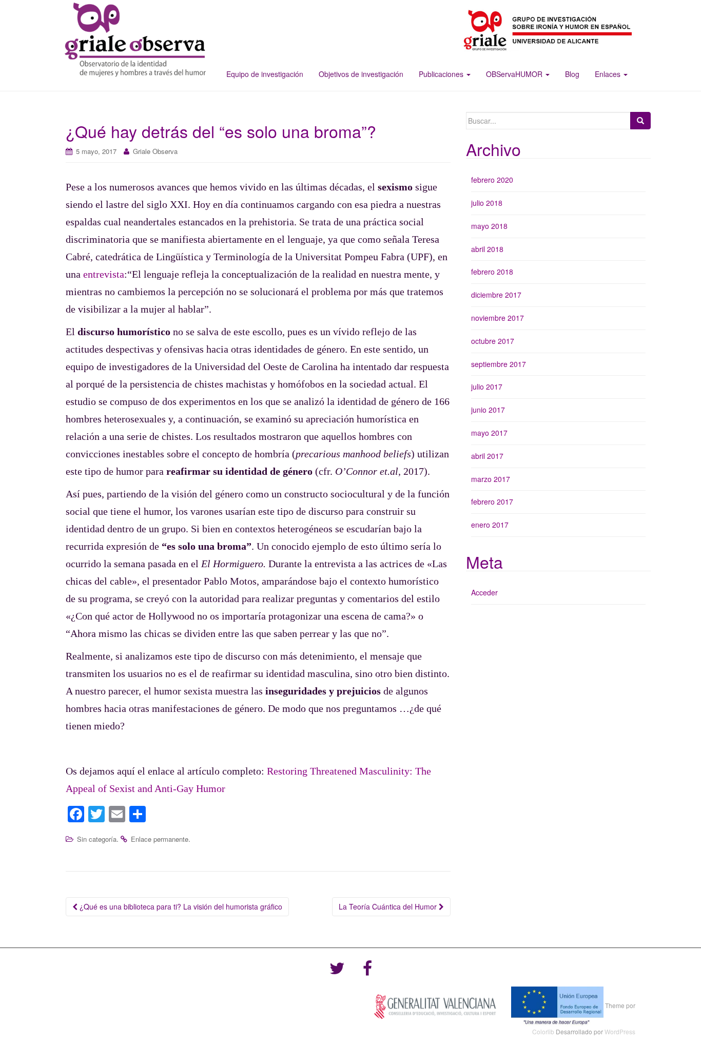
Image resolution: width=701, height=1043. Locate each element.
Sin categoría (96, 839)
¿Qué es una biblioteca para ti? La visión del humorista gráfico (179, 906)
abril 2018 (487, 249)
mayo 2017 (489, 433)
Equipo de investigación (264, 74)
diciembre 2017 (496, 294)
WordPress (620, 1031)
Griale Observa (155, 151)
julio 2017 (486, 386)
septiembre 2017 (498, 364)
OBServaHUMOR (515, 74)
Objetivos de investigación (361, 74)
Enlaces (608, 74)
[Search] (640, 120)
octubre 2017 (492, 341)
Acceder (484, 592)
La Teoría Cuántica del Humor (389, 906)
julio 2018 (486, 203)
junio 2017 (488, 409)
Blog (572, 74)
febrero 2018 (492, 271)
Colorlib (543, 1031)
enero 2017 (490, 524)
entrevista (103, 274)
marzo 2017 (490, 479)
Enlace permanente (159, 839)
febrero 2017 (492, 501)
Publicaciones (442, 74)
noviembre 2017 (497, 318)
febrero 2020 (492, 180)
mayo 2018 (489, 226)
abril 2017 (487, 456)
